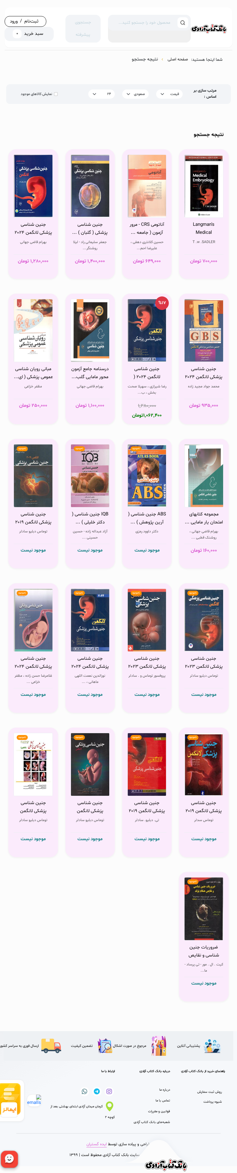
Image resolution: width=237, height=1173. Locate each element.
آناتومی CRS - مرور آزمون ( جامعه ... (147, 228)
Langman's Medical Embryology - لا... (203, 228)
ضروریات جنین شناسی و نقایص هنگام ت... (204, 951)
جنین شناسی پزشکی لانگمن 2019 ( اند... (147, 807)
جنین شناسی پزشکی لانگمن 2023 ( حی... (147, 662)
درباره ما (164, 1090)
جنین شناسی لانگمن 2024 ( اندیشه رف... (147, 373)
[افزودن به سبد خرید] (216, 211)
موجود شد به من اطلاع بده (143, 499)
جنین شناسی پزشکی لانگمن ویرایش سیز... (33, 807)
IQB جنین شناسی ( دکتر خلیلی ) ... (90, 518)
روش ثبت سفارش (209, 1092)
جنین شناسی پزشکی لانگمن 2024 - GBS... (203, 373)
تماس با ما (163, 1100)
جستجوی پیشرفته (83, 28)
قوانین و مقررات (159, 1111)
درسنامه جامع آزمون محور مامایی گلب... (90, 373)
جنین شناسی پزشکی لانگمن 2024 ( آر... (90, 662)
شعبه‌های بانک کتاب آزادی (152, 1122)
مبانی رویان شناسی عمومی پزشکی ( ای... (33, 373)
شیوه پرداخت (212, 1102)
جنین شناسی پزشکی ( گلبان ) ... (90, 228)
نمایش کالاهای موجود (36, 94)
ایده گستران (96, 1144)
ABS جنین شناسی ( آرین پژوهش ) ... (147, 518)
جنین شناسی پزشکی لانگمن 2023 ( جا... (204, 662)
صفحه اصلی (178, 59)
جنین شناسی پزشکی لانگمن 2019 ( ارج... (203, 807)
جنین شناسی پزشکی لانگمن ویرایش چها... (90, 807)
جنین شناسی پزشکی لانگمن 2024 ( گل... (33, 228)
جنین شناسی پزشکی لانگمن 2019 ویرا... (33, 518)
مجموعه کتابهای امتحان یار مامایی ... (204, 518)
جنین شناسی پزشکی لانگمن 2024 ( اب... (33, 662)
